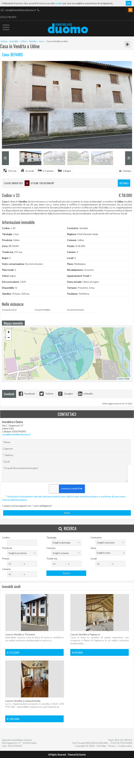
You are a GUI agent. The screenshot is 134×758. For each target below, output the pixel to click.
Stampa (126, 170)
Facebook (29, 393)
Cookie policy (125, 745)
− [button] (9, 337)
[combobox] (66, 542)
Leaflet (120, 378)
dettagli (124, 183)
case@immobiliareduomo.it (20, 10)
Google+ (68, 393)
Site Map (101, 745)
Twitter (49, 393)
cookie (58, 3)
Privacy (112, 745)
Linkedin (88, 393)
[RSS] (130, 9)
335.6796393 (15, 745)
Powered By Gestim (77, 754)
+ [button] (9, 332)
